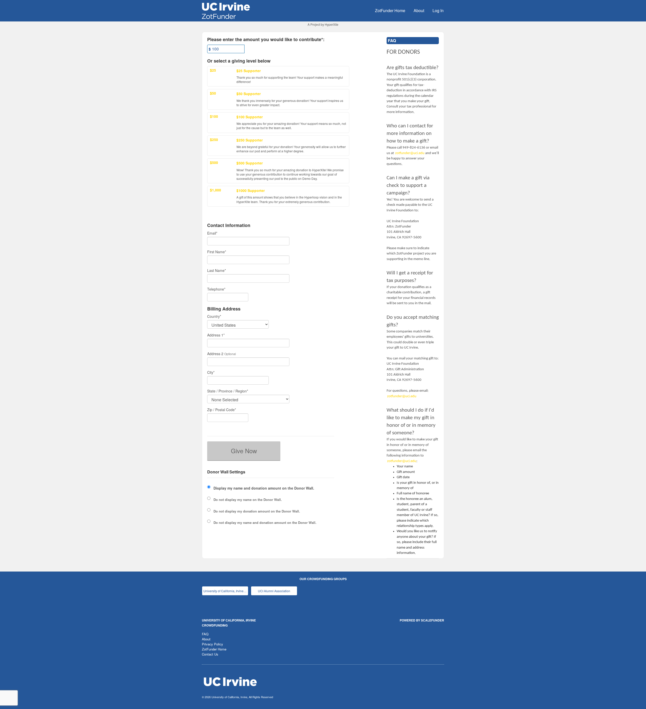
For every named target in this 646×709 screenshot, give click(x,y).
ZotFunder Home (390, 10)
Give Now (244, 450)
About (419, 10)
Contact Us (210, 654)
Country (214, 316)
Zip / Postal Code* (221, 409)
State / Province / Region (227, 390)
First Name (216, 251)
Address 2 (215, 353)
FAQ (205, 634)
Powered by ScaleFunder (422, 620)
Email (212, 233)
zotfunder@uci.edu (409, 153)
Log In (438, 10)
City (210, 372)
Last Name (216, 270)
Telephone (216, 289)
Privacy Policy (212, 644)
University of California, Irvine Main (225, 591)
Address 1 (216, 334)
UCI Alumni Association (274, 591)
